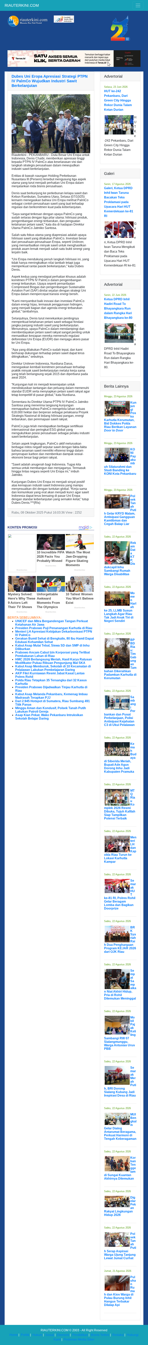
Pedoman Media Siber (79, 1339)
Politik (25, 1334)
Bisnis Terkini (100, 1334)
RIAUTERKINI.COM (22, 5)
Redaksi (118, 1334)
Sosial (49, 1334)
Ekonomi (63, 1334)
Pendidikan (80, 1334)
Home (13, 1334)
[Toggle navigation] (138, 5)
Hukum (37, 1334)
